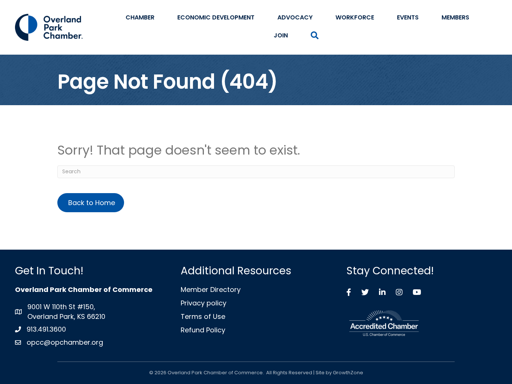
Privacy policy (203, 303)
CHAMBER (140, 17)
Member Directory (211, 289)
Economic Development (216, 17)
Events (408, 17)
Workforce (354, 17)
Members (455, 17)
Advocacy (295, 17)
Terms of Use (203, 316)
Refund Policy (203, 330)
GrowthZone (348, 372)
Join (281, 35)
